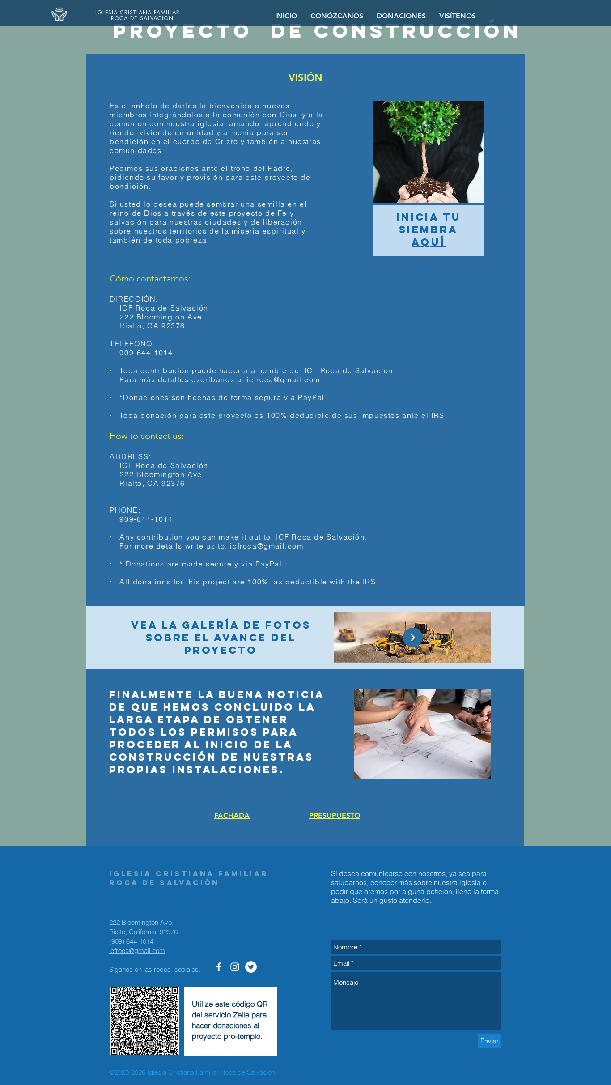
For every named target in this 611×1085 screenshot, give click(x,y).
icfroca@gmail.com (283, 379)
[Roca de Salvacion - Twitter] (251, 967)
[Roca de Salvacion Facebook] (219, 967)
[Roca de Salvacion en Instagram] (235, 967)
